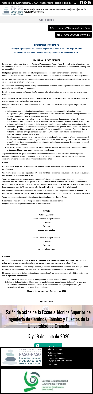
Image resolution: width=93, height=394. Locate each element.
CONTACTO (40, 12)
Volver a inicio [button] (47, 302)
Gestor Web (52, 365)
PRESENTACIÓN (28, 9)
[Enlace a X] (85, 2)
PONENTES (74, 9)
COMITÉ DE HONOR (50, 9)
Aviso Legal (52, 356)
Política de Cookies (55, 353)
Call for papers (30, 12)
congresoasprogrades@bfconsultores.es (18, 203)
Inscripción (82, 9)
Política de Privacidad (56, 358)
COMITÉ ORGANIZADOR (63, 9)
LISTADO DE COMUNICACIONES (74, 35)
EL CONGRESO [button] (38, 9)
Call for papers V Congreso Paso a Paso (70, 28)
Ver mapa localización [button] (50, 347)
